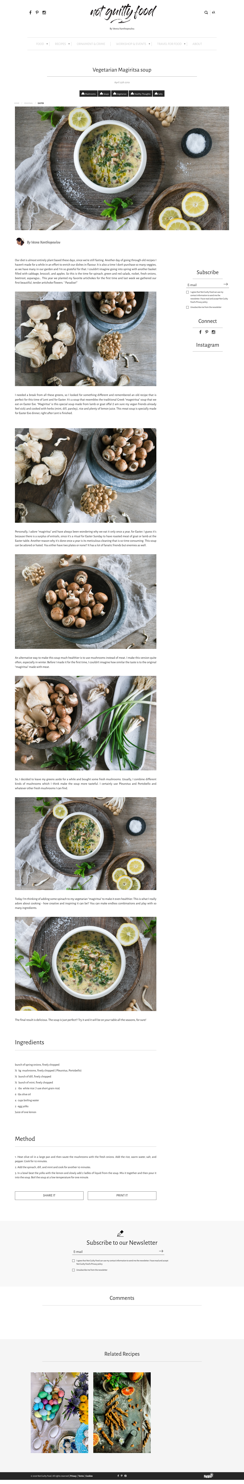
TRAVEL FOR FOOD (169, 44)
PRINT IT (122, 1195)
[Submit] (225, 284)
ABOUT (197, 44)
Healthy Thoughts (142, 94)
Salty (160, 94)
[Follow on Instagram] (44, 13)
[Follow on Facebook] (30, 13)
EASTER (41, 103)
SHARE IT (49, 1195)
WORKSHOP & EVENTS (131, 44)
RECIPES (60, 44)
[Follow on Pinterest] (37, 13)
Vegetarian (121, 94)
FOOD (40, 44)
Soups (106, 94)
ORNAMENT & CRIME (91, 44)
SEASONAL (28, 103)
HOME (16, 103)
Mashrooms (90, 94)
